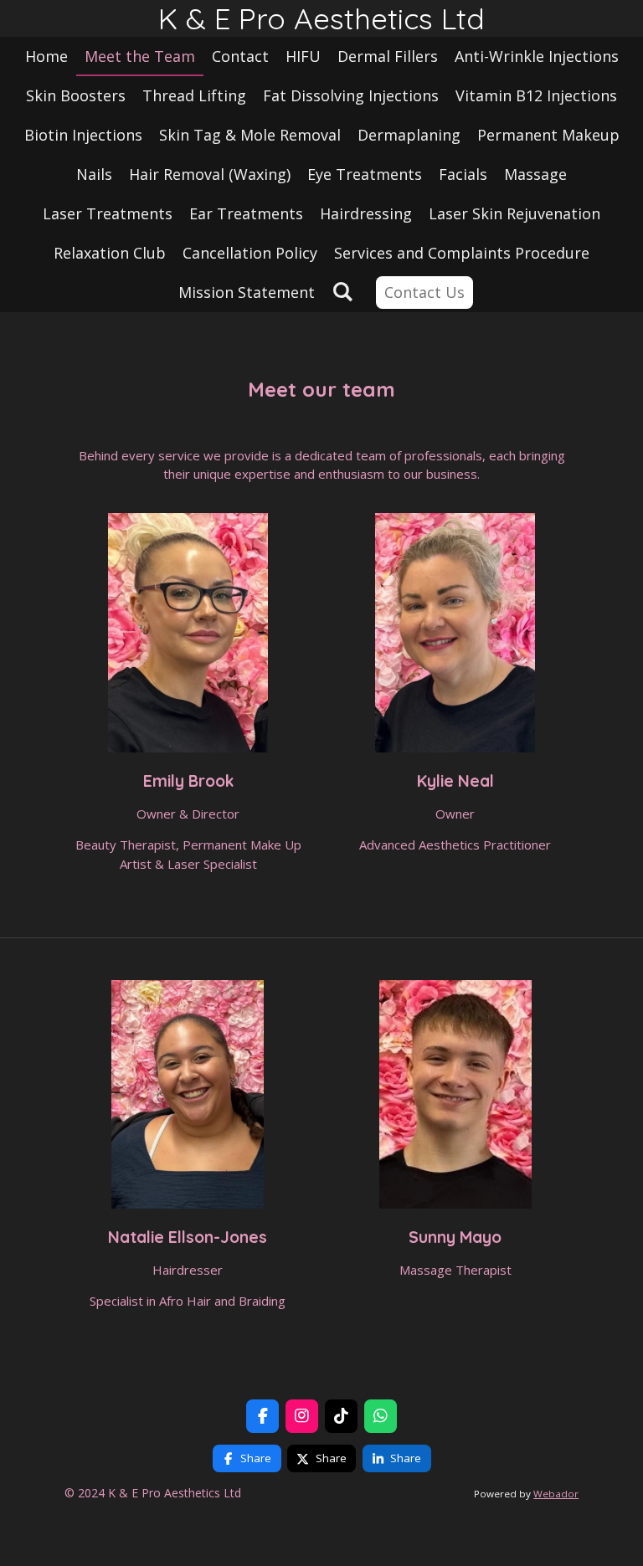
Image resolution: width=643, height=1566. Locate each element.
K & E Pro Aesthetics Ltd (321, 18)
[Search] (342, 291)
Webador (556, 1493)
